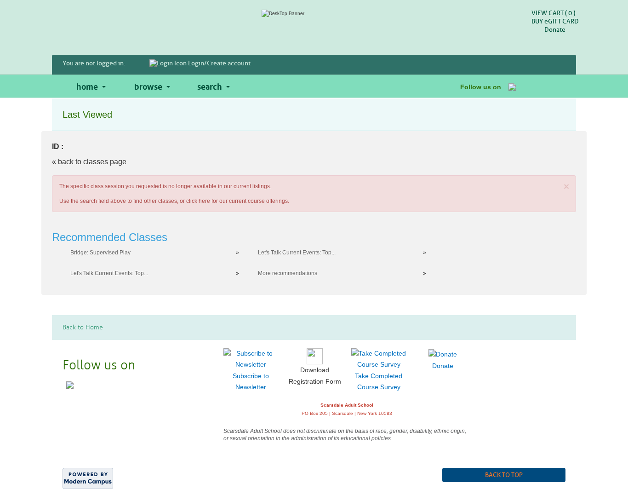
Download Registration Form (315, 375)
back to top (504, 475)
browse (148, 85)
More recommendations (287, 273)
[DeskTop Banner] (314, 13)
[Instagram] (535, 86)
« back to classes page (89, 162)
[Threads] (546, 86)
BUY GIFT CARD (555, 21)
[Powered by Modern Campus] (88, 477)
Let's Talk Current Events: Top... (297, 252)
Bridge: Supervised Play (100, 252)
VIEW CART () (553, 13)
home (87, 85)
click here (198, 201)
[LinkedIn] (558, 86)
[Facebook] (512, 86)
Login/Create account (219, 63)
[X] (523, 86)
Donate (554, 30)
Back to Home (83, 327)
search (209, 85)
